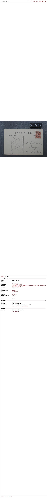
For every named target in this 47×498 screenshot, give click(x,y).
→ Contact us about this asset (6, 496)
